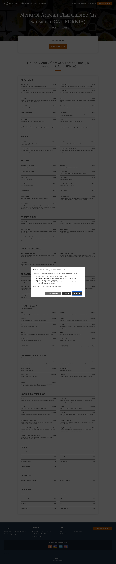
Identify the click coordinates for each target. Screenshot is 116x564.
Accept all (77, 293)
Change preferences (53, 293)
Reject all (66, 293)
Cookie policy (45, 286)
